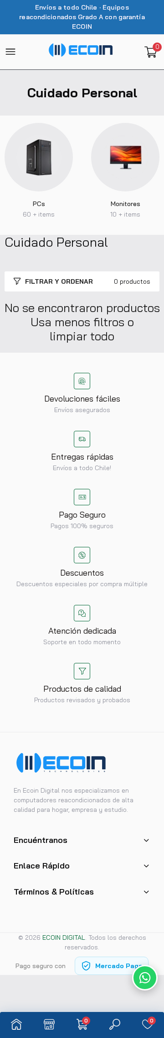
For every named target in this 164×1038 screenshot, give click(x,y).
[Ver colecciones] (49, 1025)
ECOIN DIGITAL (63, 937)
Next (148, 173)
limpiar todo (82, 336)
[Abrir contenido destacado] (39, 157)
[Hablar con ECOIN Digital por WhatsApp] (145, 977)
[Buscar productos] (115, 1025)
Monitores (125, 204)
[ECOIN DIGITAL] (81, 51)
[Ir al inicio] (16, 1025)
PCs (39, 204)
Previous (16, 173)
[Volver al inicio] (148, 948)
